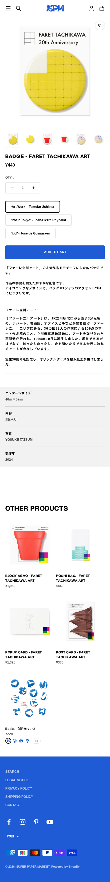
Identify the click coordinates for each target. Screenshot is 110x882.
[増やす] (33, 188)
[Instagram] (22, 822)
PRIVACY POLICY (18, 788)
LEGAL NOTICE (17, 780)
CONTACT (13, 805)
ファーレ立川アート (21, 310)
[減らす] (12, 188)
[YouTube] (49, 822)
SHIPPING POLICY (19, 797)
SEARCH (12, 772)
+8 (36, 740)
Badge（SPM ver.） (21, 729)
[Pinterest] (36, 822)
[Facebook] (9, 822)
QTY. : (9, 177)
